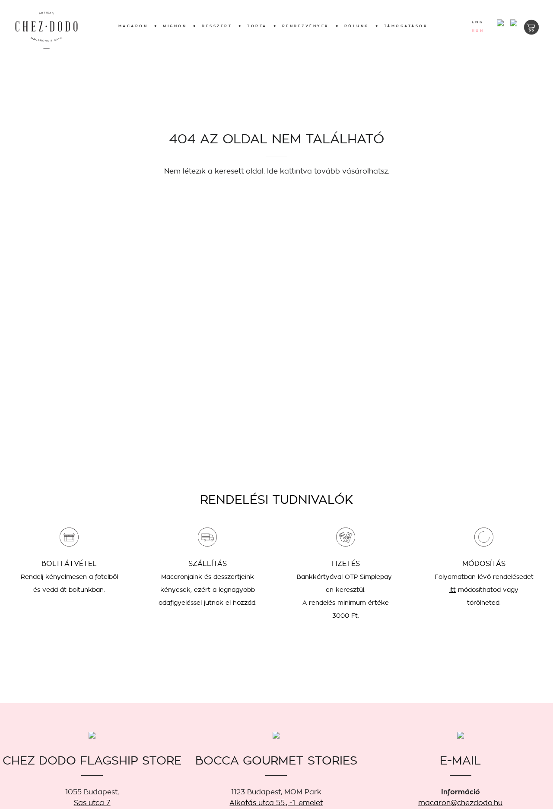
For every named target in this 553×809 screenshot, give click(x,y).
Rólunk (356, 26)
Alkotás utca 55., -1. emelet (276, 802)
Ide (272, 171)
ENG (478, 22)
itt (452, 590)
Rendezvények (305, 26)
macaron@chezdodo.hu (460, 802)
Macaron (133, 26)
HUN (478, 31)
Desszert (217, 26)
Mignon (175, 26)
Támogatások (406, 26)
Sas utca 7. (92, 802)
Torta (257, 26)
